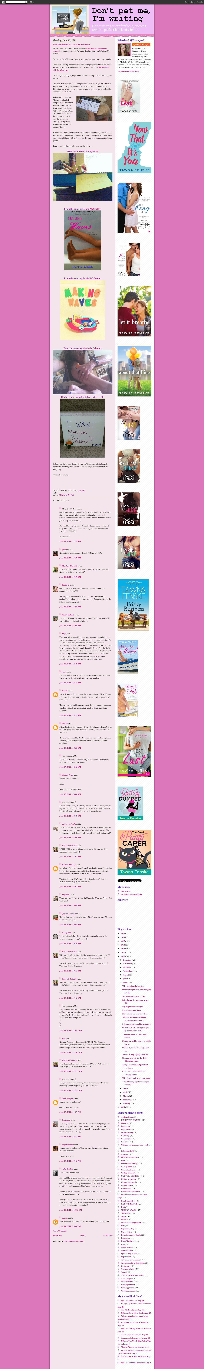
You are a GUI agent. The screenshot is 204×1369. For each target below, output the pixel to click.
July (125, 978)
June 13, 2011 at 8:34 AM (70, 682)
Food (123, 1160)
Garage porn (126, 1166)
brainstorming (127, 1132)
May (125, 1088)
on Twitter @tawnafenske (131, 894)
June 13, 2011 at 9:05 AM (70, 905)
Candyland (67, 932)
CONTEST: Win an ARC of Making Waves (133, 1073)
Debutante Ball (127, 1151)
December (127, 959)
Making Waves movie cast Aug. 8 (135, 1347)
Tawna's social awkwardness (133, 1262)
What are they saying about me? (135, 1054)
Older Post (107, 1235)
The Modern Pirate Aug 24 (132, 1309)
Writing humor (127, 1284)
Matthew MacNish (70, 565)
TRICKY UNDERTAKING (132, 1275)
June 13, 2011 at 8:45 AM (70, 766)
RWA (123, 1244)
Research (125, 1237)
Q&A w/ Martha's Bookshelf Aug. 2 (136, 1362)
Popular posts (127, 1228)
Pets (123, 1225)
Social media (126, 1247)
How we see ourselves (130, 1191)
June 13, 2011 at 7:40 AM (70, 576)
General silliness (128, 1169)
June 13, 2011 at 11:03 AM (70, 1052)
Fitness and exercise (129, 1157)
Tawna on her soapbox (130, 1259)
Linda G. (66, 585)
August (126, 974)
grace (64, 549)
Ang (64, 671)
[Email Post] (82, 493)
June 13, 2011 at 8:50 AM (70, 837)
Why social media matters (133, 985)
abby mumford (68, 1098)
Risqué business (128, 1241)
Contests (125, 1141)
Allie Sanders (68, 1169)
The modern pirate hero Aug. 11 (134, 1334)
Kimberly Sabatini (92, 348)
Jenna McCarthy (92, 209)
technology (126, 1265)
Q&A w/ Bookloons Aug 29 (132, 1300)
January (127, 1103)
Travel (124, 1272)
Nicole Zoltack (68, 614)
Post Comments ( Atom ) (74, 1241)
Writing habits (127, 1281)
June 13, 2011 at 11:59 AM (70, 1090)
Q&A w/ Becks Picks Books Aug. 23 (136, 1312)
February (127, 1099)
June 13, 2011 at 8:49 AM (70, 815)
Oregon (124, 1219)
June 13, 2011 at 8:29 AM (70, 663)
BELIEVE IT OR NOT (131, 1120)
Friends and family (129, 1163)
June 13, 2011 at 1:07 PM (70, 1111)
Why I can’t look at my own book (136, 1078)
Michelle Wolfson (92, 278)
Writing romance (128, 1290)
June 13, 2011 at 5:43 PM (70, 1160)
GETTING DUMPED (130, 1175)
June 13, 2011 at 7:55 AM (70, 606)
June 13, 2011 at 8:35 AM (70, 715)
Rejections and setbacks (131, 1234)
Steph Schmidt (68, 1144)
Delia (64, 1038)
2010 (123, 1107)
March (126, 1095)
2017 (123, 933)
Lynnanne (66, 1120)
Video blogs (126, 1278)
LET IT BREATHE (129, 1203)
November (127, 963)
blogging (125, 1123)
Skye (64, 633)
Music (124, 1216)
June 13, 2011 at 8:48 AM (70, 794)
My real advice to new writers (134, 1013)
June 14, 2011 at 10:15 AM (70, 1209)
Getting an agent (128, 1172)
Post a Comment (59, 1230)
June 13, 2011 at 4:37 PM (70, 1136)
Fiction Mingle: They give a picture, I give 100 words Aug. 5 (134, 1352)
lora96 (65, 690)
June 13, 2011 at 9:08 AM (70, 924)
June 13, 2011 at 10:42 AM (70, 1030)
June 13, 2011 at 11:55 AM (70, 1071)
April (125, 1092)
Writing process (128, 1287)
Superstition (126, 1256)
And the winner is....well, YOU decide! (72, 44)
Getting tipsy (126, 1185)
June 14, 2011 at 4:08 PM (70, 1226)
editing (124, 1154)
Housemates (126, 1188)
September (127, 971)
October (126, 967)
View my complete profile (128, 71)
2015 (123, 941)
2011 (123, 956)
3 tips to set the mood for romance (136, 1024)
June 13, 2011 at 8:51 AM (70, 856)
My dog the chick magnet (132, 1006)
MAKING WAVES (66, 495)
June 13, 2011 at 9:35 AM (70, 943)
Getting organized (129, 1178)
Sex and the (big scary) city (133, 996)
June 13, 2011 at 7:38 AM (70, 557)
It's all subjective (128, 1200)
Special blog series (129, 1253)
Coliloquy (125, 1135)
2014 (123, 944)
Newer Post (57, 1235)
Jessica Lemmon (69, 913)
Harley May (92, 151)
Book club (125, 1126)
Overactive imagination (131, 1222)
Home (82, 1235)
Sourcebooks (126, 1250)
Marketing (126, 1213)
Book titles (126, 1129)
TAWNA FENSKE (142, 44)
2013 (123, 948)
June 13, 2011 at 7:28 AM (70, 541)
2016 (123, 937)
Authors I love (127, 1116)
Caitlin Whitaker (69, 864)
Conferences (126, 1138)
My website (126, 891)
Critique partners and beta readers (136, 1144)
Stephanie (66, 894)
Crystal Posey (68, 775)
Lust (123, 1206)
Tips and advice (128, 1268)
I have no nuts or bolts (131, 1010)
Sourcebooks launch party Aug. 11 (135, 1337)
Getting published (128, 1182)
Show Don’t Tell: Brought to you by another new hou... (135, 1029)
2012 (123, 952)
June (125, 982)
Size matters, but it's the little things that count (134, 1059)
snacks (65, 1218)
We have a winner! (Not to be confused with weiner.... (134, 1019)
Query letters (127, 1231)
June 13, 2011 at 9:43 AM (70, 970)
